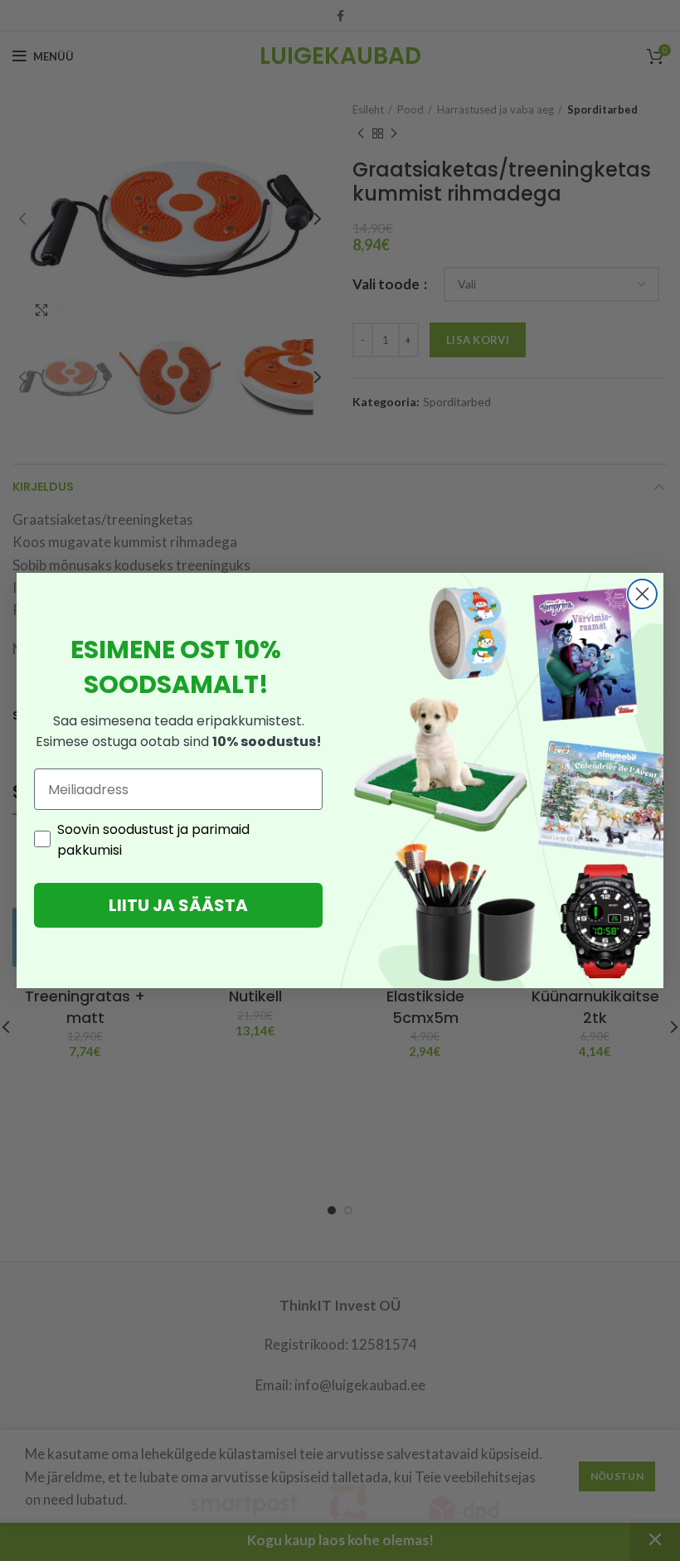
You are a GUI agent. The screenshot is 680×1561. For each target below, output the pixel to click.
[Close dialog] (642, 593)
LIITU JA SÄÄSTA (178, 905)
